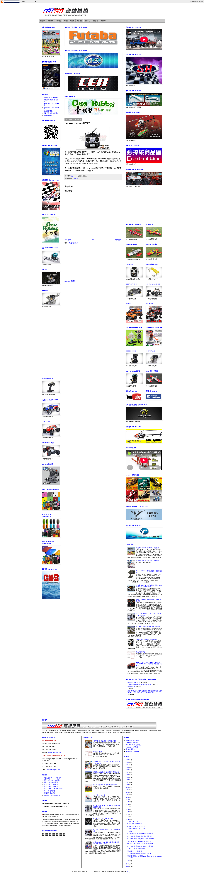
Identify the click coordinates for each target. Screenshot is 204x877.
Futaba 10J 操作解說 (132, 747)
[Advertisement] (92, 262)
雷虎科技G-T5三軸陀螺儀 (134, 851)
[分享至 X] (82, 176)
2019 (127, 777)
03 (128, 816)
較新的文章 (68, 240)
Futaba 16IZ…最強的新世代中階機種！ (147, 639)
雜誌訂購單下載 (48, 111)
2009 (127, 866)
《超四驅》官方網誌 (49, 793)
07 (128, 807)
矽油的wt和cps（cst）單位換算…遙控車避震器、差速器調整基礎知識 (106, 842)
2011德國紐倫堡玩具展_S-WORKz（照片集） (140, 846)
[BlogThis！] (80, 176)
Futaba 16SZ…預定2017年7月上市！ (104, 818)
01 (128, 861)
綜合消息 (79, 21)
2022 (127, 770)
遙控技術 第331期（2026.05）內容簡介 (147, 548)
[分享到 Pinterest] (86, 176)
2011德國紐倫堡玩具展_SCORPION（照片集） (140, 839)
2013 (127, 792)
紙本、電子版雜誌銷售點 (51, 113)
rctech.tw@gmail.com (54, 752)
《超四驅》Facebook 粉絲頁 (52, 795)
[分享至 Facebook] (84, 176)
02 (128, 819)
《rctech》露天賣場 (49, 791)
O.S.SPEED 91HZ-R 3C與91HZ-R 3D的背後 (140, 834)
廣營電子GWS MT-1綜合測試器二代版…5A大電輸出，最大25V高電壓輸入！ (149, 586)
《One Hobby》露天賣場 (51, 784)
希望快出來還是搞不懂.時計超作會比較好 (139, 684)
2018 (127, 779)
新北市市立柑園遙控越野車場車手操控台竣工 (149, 626)
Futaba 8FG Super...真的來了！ (136, 826)
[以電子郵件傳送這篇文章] (78, 176)
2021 (127, 772)
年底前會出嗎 (131, 687)
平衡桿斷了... (131, 831)
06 (128, 809)
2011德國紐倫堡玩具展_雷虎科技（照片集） (140, 853)
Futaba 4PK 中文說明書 (132, 740)
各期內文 (42, 21)
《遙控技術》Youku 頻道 (51, 782)
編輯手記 (87, 21)
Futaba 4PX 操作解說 (132, 742)
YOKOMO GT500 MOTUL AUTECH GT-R (139, 841)
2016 (127, 784)
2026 (127, 760)
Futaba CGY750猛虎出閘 (134, 824)
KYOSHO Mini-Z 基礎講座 (133, 745)
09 (128, 802)
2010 (127, 864)
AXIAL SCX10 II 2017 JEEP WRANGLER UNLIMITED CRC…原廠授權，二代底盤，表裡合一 (149, 664)
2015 (127, 787)
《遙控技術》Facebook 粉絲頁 (52, 778)
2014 (127, 789)
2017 (127, 782)
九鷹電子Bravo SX (132, 821)
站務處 (72, 21)
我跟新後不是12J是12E (134, 682)
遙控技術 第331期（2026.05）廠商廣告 (147, 560)
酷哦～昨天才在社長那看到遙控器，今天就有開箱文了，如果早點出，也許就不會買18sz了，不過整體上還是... (145, 691)
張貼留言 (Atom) (73, 243)
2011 (127, 797)
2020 (127, 774)
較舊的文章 (118, 240)
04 (128, 814)
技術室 (66, 21)
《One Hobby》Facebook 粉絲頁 (53, 789)
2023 (127, 767)
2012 (127, 794)
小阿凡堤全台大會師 (99, 795)
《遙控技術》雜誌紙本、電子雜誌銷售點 (104, 741)
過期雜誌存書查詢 (49, 115)
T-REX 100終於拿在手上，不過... (136, 829)
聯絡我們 (95, 21)
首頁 (93, 240)
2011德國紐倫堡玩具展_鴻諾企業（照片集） (140, 836)
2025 (127, 762)
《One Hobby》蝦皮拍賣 (51, 786)
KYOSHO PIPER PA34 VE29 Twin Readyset (140, 843)
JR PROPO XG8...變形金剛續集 (136, 848)
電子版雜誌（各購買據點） (51, 98)
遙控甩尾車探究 (130, 749)
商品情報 (58, 21)
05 (128, 811)
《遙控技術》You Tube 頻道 (52, 780)
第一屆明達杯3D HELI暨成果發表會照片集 (105, 785)
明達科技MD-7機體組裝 (132, 751)
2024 (127, 765)
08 (128, 804)
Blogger (129, 872)
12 (128, 799)
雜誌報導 (103, 21)
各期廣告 (50, 21)
